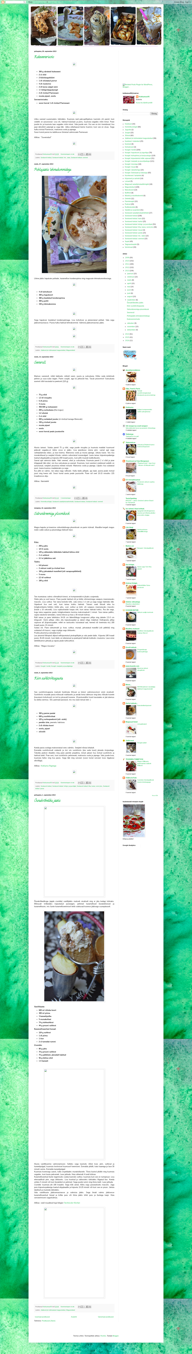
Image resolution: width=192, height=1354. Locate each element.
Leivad (127, 181)
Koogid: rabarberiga (132, 170)
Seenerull (40, 362)
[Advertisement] (137, 64)
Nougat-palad (141, 743)
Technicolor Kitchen (72, 1203)
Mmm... (128, 685)
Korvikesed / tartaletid (133, 176)
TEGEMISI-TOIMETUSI (134, 759)
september (131, 300)
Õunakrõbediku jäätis (47, 801)
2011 (127, 264)
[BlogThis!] (82, 154)
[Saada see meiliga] (79, 154)
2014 (127, 334)
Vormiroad (129, 247)
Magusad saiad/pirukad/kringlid (137, 184)
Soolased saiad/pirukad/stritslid (63, 501)
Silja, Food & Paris (133, 389)
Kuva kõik (155, 795)
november (131, 327)
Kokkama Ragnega (48, 766)
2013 (127, 271)
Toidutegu (129, 434)
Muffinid (128, 193)
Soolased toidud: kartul (133, 221)
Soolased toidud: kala (133, 219)
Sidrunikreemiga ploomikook (51, 514)
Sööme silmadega (133, 602)
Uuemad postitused (42, 1317)
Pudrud (127, 204)
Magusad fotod (131, 722)
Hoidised (128, 124)
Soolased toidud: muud (134, 230)
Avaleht (74, 1317)
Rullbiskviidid (130, 207)
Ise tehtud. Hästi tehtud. (135, 509)
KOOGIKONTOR (132, 610)
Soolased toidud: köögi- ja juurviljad (64, 786)
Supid (127, 241)
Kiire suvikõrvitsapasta (48, 678)
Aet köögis (130, 565)
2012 (127, 267)
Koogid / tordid (45, 666)
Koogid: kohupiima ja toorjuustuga (138, 156)
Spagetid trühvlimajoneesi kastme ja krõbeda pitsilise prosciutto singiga (146, 513)
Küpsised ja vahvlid (132, 178)
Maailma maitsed (132, 629)
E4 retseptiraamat (133, 480)
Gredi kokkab (131, 647)
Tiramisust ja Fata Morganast (137, 461)
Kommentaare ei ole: (68, 154)
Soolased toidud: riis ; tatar (61, 157)
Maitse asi (130, 546)
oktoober (130, 323)
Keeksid (128, 144)
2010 (127, 261)
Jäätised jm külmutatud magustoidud (53, 350)
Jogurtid (128, 130)
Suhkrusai (130, 741)
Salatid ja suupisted (132, 210)
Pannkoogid (129, 201)
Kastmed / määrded (132, 141)
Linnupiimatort (142, 724)
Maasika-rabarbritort (133, 604)
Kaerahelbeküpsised (144, 705)
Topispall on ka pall (132, 436)
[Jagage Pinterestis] (90, 154)
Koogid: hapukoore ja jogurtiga (136, 153)
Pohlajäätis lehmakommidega (52, 170)
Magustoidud (70, 350)
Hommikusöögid (46, 501)
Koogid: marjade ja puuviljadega (62, 666)
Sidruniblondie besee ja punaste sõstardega (140, 428)
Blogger (115, 1336)
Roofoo (103, 1336)
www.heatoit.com (132, 666)
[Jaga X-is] (84, 154)
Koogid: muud (130, 167)
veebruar (131, 277)
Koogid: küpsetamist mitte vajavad (138, 158)
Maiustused (129, 190)
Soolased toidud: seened (79, 157)
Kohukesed (129, 147)
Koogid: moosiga (131, 164)
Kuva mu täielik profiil (144, 103)
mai (128, 287)
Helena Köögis (131, 583)
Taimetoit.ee (130, 443)
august (130, 297)
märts (129, 280)
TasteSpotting (131, 498)
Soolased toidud (46, 157)
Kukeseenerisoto (44, 57)
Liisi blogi (129, 527)
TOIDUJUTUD (131, 778)
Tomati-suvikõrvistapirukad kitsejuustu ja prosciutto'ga (146, 393)
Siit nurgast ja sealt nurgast (137, 426)
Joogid (127, 133)
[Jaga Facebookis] (87, 154)
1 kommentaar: (66, 498)
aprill (129, 283)
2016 (127, 340)
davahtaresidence (133, 370)
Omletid (128, 199)
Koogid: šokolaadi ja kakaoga (136, 173)
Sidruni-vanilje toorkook (145, 612)
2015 (127, 337)
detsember (131, 330)
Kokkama (129, 407)
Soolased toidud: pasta (133, 233)
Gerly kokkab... (132, 703)
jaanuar (130, 274)
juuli (129, 293)
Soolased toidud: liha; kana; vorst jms (89, 786)
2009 (127, 258)
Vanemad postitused (106, 1317)
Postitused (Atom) (48, 1321)
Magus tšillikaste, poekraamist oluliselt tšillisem (144, 763)
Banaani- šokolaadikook (145, 548)
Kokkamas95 (144, 97)
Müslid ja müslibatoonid (134, 196)
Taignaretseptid (131, 244)
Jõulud (127, 135)
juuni (129, 290)
